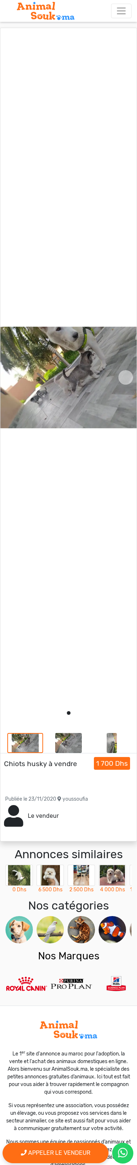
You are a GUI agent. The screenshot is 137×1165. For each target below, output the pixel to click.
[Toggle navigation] (121, 11)
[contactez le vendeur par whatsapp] (122, 1153)
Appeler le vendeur (58, 1152)
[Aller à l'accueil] (45, 11)
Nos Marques (68, 956)
